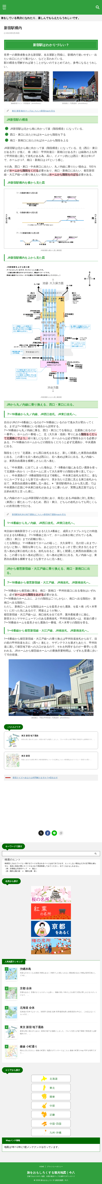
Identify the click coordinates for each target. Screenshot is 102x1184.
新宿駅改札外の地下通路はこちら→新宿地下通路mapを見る (39, 514)
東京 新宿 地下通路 (32, 1027)
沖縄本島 (25, 969)
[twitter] (41, 833)
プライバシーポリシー (55, 1167)
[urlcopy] (61, 833)
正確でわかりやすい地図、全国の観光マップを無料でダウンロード (51, 1176)
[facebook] (47, 833)
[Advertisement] (51, 804)
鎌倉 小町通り (28, 1046)
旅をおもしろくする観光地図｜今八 (51, 1172)
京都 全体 (26, 988)
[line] (54, 833)
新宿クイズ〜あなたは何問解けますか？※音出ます (35, 777)
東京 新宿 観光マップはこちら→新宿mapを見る (33, 111)
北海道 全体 (27, 1007)
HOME (41, 1167)
